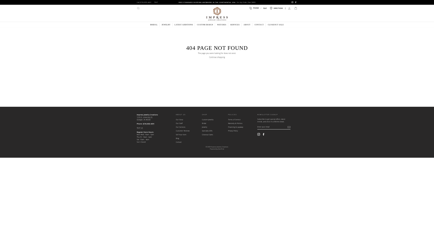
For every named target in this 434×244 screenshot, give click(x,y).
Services (234, 25)
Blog (177, 138)
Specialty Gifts (207, 131)
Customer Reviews (183, 131)
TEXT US (140, 128)
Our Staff (179, 123)
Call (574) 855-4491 (144, 2)
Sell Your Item (181, 135)
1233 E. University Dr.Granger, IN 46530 (145, 118)
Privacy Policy (233, 131)
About (247, 25)
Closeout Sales (207, 135)
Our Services (180, 127)
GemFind (221, 149)
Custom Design (205, 25)
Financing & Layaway (235, 127)
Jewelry (166, 25)
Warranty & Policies (235, 123)
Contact (259, 25)
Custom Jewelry (207, 119)
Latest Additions (184, 25)
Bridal (154, 25)
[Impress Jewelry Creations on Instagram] (258, 134)
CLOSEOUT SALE (276, 25)
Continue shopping (217, 57)
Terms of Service (234, 119)
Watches (221, 25)
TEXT (156, 2)
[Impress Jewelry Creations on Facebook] (263, 134)
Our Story (179, 119)
